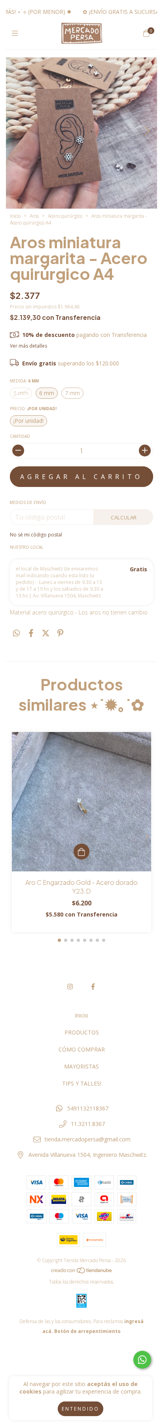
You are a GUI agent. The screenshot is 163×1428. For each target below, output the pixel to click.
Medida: (24, 381)
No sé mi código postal (36, 534)
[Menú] (17, 33)
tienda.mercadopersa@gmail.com (88, 1139)
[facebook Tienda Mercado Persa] (93, 986)
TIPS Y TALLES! (81, 1083)
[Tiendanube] (82, 1271)
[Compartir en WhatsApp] (16, 633)
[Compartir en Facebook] (31, 633)
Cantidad (20, 436)
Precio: (33, 408)
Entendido (80, 1408)
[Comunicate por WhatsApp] (142, 1360)
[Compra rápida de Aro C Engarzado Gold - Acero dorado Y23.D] (81, 851)
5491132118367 (87, 1108)
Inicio (15, 216)
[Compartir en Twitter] (45, 633)
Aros (34, 216)
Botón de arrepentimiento (87, 1331)
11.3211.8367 (88, 1124)
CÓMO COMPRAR (82, 1049)
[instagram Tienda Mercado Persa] (70, 986)
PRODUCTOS (81, 1032)
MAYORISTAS (81, 1066)
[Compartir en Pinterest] (60, 633)
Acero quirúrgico (65, 216)
